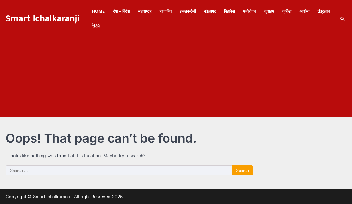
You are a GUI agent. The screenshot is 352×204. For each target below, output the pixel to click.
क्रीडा (287, 11)
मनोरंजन (249, 11)
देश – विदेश (121, 11)
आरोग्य (304, 11)
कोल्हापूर (210, 11)
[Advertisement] (176, 78)
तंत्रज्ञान (324, 11)
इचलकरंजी (188, 11)
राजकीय (166, 11)
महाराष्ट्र (145, 11)
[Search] (342, 19)
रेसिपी (96, 25)
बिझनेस (229, 11)
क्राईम (269, 11)
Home (98, 11)
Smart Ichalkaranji (43, 18)
